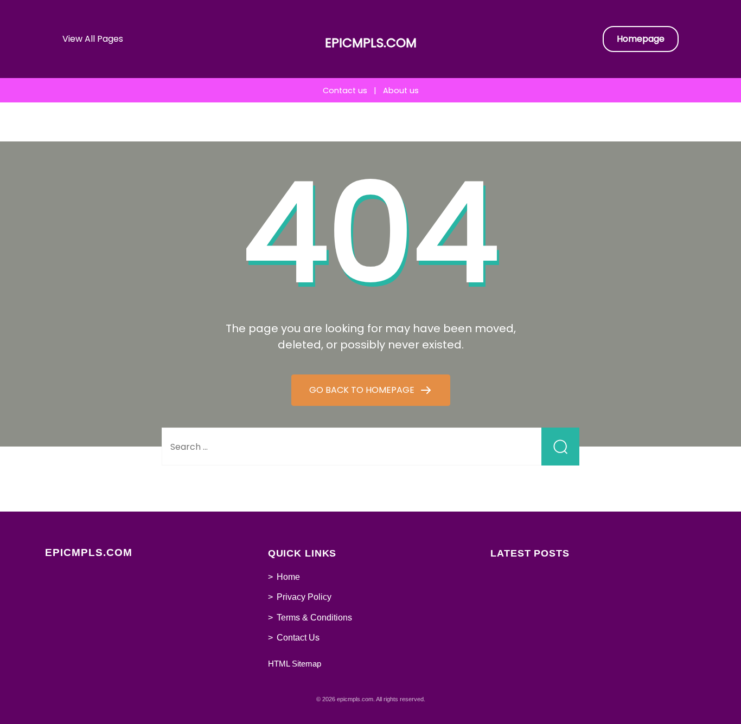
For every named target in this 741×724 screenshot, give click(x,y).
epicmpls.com (371, 42)
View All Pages (92, 39)
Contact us (345, 90)
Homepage (641, 39)
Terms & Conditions (314, 617)
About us (401, 90)
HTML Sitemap (294, 663)
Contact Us (298, 637)
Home (288, 576)
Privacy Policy (304, 597)
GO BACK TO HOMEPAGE (363, 390)
